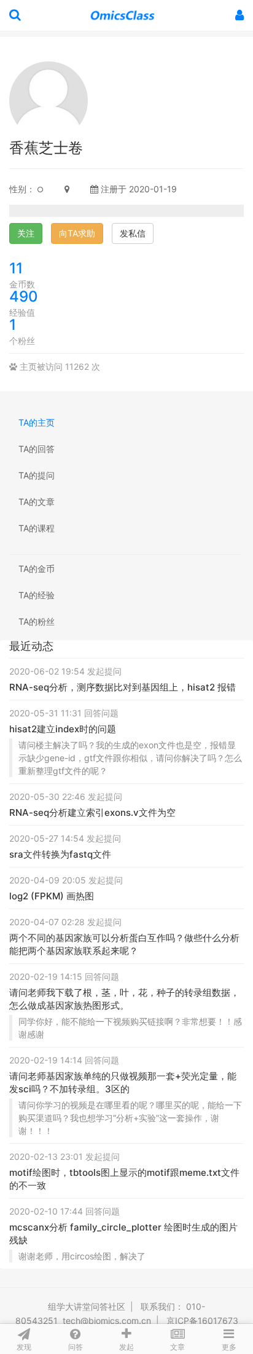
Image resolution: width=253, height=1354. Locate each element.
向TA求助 (77, 233)
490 (23, 296)
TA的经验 (36, 595)
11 (16, 268)
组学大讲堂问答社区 (86, 1306)
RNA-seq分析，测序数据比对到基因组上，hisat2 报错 (122, 687)
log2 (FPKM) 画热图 (51, 896)
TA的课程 (36, 528)
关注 (25, 233)
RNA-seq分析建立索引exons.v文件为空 (92, 812)
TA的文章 (36, 501)
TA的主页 (36, 422)
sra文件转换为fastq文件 (60, 854)
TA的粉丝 (36, 621)
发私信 (133, 233)
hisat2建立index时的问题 (62, 729)
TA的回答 (36, 449)
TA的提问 (36, 475)
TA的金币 (36, 568)
